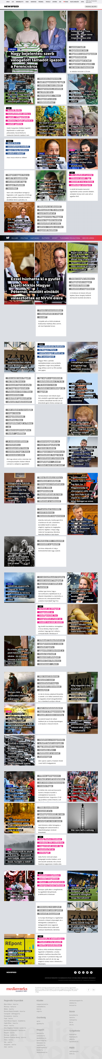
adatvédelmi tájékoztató (51, 978)
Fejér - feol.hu (8, 1018)
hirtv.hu (39, 1009)
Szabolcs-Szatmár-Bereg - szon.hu (15, 1037)
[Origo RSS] (91, 972)
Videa (27, 1)
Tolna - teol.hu (8, 1040)
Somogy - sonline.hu (10, 1035)
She (60, 1)
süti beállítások (76, 978)
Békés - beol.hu (9, 1009)
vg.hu (38, 1021)
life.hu (71, 1022)
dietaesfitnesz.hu (42, 1052)
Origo (7, 1)
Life (13, 1)
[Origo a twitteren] (79, 972)
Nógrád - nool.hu (9, 1033)
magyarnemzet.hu (42, 1004)
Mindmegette (19, 1)
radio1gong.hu (73, 1051)
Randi (66, 1)
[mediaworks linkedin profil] (94, 990)
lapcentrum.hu (73, 1041)
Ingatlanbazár (74, 1)
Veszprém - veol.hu (10, 1044)
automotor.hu (41, 1035)
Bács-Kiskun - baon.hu (11, 1004)
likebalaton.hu (41, 1043)
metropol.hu (73, 1020)
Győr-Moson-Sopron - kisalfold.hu (14, 1021)
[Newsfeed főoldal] (11, 972)
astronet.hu (40, 1033)
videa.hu (72, 1039)
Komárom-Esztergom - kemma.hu (14, 1030)
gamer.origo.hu (41, 1040)
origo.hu (39, 1011)
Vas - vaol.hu (8, 1042)
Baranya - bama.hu (10, 1006)
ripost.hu (72, 1017)
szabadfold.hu (41, 1006)
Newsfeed (33, 1)
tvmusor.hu (72, 1005)
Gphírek (54, 1)
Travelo (48, 1)
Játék (82, 1)
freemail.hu (72, 1034)
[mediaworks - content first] (16, 989)
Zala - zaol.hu (8, 1047)
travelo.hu (40, 1050)
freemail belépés (91, 6)
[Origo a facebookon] (75, 972)
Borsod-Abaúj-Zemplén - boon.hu (14, 1011)
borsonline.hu (73, 1015)
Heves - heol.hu (9, 1025)
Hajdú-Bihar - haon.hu (11, 1023)
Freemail (40, 1)
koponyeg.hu (73, 1037)
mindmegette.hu (42, 1047)
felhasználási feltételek (64, 978)
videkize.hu (72, 1003)
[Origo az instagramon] (83, 972)
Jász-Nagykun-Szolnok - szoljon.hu (15, 1028)
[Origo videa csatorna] (87, 972)
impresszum (85, 978)
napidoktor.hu (41, 1045)
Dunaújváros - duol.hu (11, 1016)
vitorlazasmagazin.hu (76, 1000)
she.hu (71, 1024)
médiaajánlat (92, 978)
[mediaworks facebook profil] (89, 990)
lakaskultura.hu (41, 1038)
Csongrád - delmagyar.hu (12, 1013)
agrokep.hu (40, 1023)
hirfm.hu (72, 1054)
